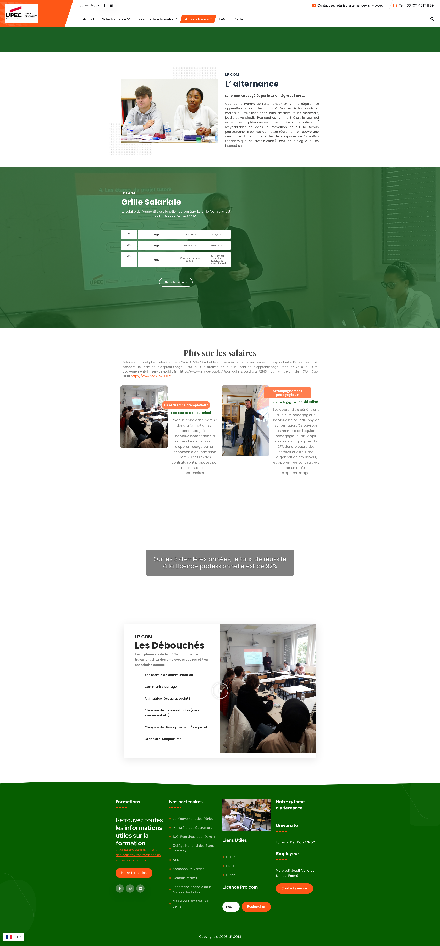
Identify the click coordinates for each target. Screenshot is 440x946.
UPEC (230, 857)
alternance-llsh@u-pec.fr (368, 5)
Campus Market (185, 878)
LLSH (230, 866)
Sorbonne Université (189, 869)
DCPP (230, 875)
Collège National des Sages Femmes (194, 848)
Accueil (88, 19)
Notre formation (114, 19)
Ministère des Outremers (192, 827)
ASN (176, 860)
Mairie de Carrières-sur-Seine (192, 904)
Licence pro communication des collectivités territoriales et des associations (138, 854)
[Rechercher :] (231, 907)
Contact (239, 19)
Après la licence (197, 19)
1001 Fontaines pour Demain (194, 837)
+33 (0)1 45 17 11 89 (419, 5)
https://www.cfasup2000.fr (151, 376)
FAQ (222, 19)
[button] (220, 690)
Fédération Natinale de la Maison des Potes (192, 889)
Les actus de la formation (155, 19)
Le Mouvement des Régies (193, 819)
